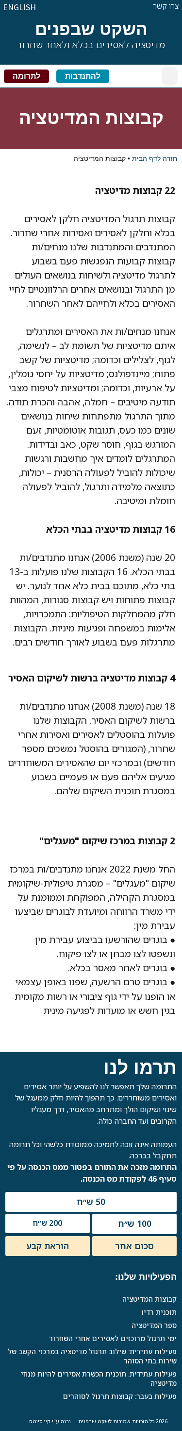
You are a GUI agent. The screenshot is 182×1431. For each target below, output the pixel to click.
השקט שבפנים (91, 28)
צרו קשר (166, 5)
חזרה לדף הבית (154, 158)
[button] (170, 76)
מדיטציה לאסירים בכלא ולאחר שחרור (91, 44)
